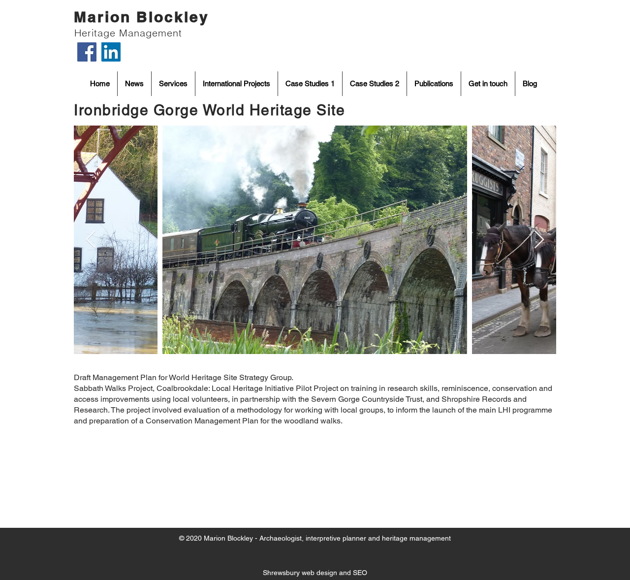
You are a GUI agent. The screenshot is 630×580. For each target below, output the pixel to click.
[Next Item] (539, 240)
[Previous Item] (90, 240)
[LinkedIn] (111, 52)
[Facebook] (86, 52)
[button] (310, 83)
